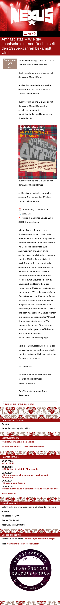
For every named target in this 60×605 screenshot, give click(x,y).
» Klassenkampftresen (13, 483)
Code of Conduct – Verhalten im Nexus (23, 446)
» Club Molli (8, 463)
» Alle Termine (9, 493)
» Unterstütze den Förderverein (23, 543)
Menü (32, 33)
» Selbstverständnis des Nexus (18, 442)
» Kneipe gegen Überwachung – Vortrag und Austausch (25, 476)
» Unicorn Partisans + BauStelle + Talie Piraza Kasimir (29, 488)
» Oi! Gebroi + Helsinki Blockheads (20, 469)
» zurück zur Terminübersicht (18, 404)
